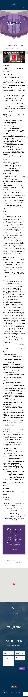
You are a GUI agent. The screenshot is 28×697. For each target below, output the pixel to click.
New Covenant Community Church (11, 690)
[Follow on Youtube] (15, 687)
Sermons (20, 48)
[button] (14, 584)
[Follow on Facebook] (12, 687)
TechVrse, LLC (21, 692)
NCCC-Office (9, 48)
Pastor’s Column (12, 539)
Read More (14, 549)
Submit (22, 668)
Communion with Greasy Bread (14, 532)
